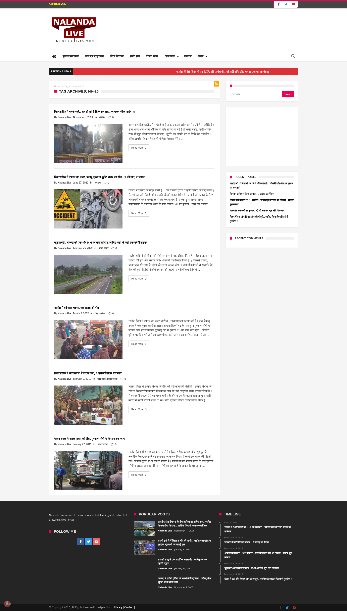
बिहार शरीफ (100, 313)
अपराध (102, 117)
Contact (129, 607)
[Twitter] (286, 4)
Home (57, 86)
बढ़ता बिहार (103, 248)
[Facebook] (278, 4)
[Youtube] (293, 4)
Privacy (118, 607)
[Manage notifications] (7, 604)
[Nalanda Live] (73, 14)
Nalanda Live (64, 117)
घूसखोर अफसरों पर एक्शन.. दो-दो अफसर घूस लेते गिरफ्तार (257, 210)
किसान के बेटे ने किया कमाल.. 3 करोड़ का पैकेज (252, 194)
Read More (137, 147)
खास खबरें (101, 379)
